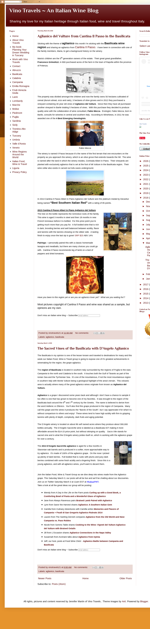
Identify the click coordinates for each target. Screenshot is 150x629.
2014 (146, 298)
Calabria (16, 78)
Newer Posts (44, 578)
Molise (15, 109)
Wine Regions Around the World (19, 154)
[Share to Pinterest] (103, 333)
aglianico (50, 337)
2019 (146, 193)
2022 (146, 179)
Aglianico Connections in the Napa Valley (90, 533)
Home (85, 578)
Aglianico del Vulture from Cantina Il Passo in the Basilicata (84, 36)
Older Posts (126, 578)
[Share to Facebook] (101, 333)
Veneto (16, 147)
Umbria (16, 139)
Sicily (15, 125)
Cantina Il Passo (85, 47)
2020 (146, 188)
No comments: (82, 333)
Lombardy (17, 101)
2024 (146, 170)
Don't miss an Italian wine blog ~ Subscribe (58, 315)
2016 (146, 289)
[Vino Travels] (140, 127)
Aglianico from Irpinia (89, 537)
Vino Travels (143, 124)
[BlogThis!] (97, 333)
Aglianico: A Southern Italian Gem (95, 505)
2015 (146, 293)
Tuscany (16, 135)
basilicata (59, 337)
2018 (146, 197)
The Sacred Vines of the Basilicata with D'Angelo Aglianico (83, 348)
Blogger (144, 601)
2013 (146, 303)
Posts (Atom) (59, 584)
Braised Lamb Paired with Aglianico (94, 500)
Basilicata (17, 74)
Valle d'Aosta (19, 143)
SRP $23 (79, 235)
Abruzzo (16, 70)
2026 (146, 161)
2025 (146, 165)
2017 (146, 284)
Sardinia (16, 121)
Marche (16, 105)
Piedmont (17, 113)
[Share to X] (99, 333)
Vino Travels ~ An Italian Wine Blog (53, 10)
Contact (16, 66)
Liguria (15, 168)
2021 (146, 184)
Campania (17, 82)
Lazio (15, 97)
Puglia (15, 117)
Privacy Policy (19, 172)
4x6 (124, 601)
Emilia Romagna (20, 86)
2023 (146, 174)
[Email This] (95, 333)
